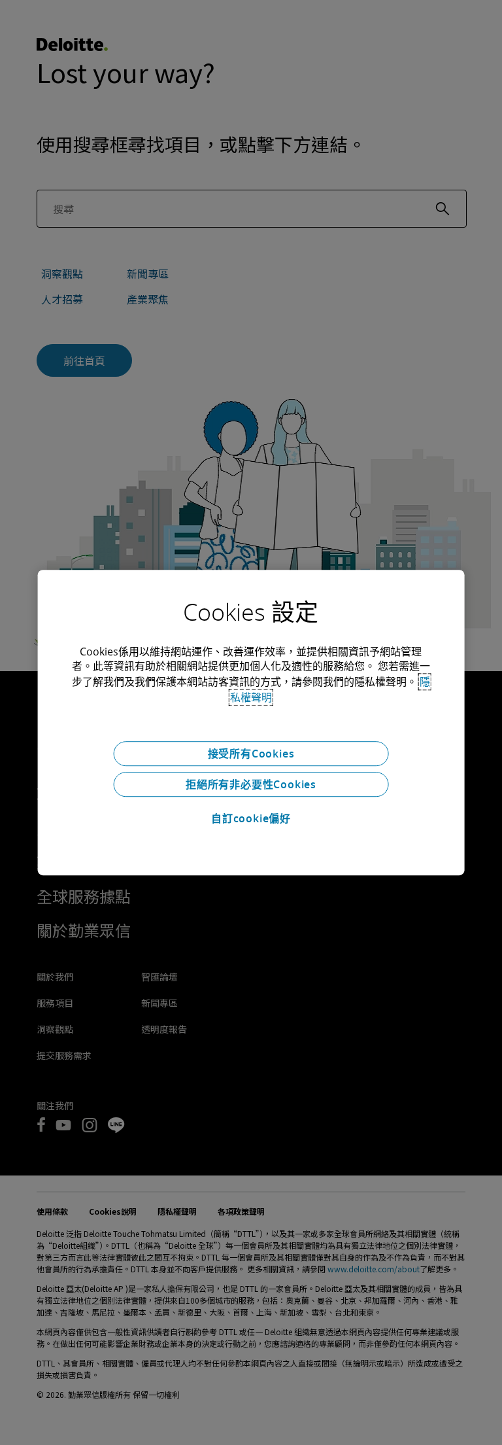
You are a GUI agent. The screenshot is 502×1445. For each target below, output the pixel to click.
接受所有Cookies (251, 753)
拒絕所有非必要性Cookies (251, 784)
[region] (251, 723)
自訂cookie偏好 (251, 818)
